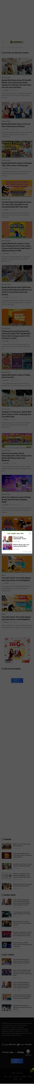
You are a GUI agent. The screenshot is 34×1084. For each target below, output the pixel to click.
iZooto (30, 551)
